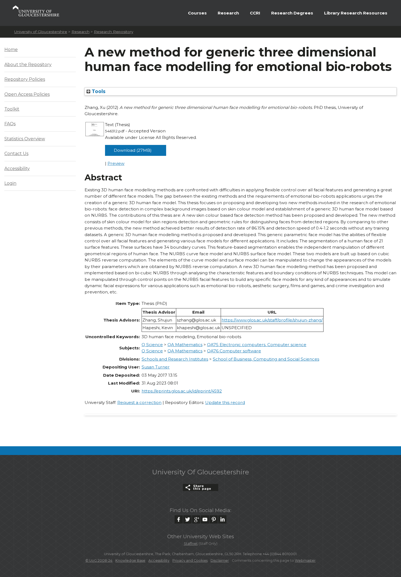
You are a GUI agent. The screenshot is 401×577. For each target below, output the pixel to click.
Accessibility (17, 168)
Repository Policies (24, 79)
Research (228, 13)
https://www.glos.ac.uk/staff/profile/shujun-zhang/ (272, 320)
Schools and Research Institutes (175, 359)
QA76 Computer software (234, 350)
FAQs (10, 123)
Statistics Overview (24, 138)
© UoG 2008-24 (98, 560)
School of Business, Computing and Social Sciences (266, 359)
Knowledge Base (130, 560)
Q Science (152, 344)
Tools (98, 91)
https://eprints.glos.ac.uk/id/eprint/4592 (182, 391)
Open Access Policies (27, 94)
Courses (197, 13)
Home (11, 49)
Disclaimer (220, 560)
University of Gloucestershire (40, 31)
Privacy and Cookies (190, 560)
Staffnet (191, 544)
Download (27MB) (133, 150)
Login (10, 183)
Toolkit (11, 109)
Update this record (225, 402)
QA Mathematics (184, 344)
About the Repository (28, 64)
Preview (115, 163)
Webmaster (305, 560)
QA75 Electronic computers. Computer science (256, 344)
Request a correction (139, 402)
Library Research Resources (355, 13)
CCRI (255, 13)
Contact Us (16, 153)
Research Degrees (292, 13)
